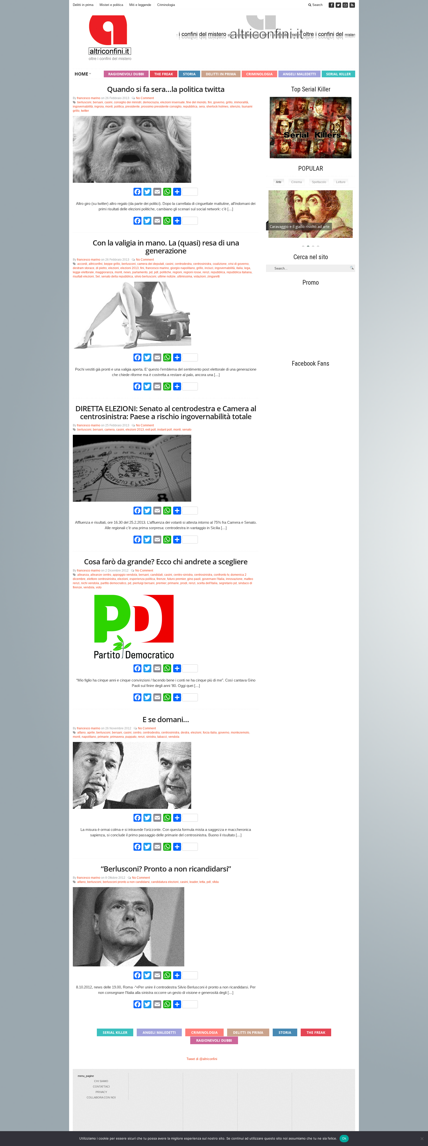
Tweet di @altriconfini (202, 1059)
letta (202, 882)
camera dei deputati (150, 264)
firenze (161, 579)
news (127, 272)
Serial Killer (338, 74)
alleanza (83, 574)
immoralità (241, 102)
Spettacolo (319, 182)
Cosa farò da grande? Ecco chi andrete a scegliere (165, 561)
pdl (156, 272)
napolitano (89, 736)
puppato (130, 736)
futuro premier (176, 579)
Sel (97, 276)
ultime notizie (167, 276)
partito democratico (113, 583)
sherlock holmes (217, 106)
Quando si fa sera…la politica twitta (165, 89)
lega (247, 268)
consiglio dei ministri (127, 102)
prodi (183, 583)
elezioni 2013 (129, 268)
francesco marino (88, 98)
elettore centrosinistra (101, 579)
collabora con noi (101, 1097)
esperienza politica (142, 579)
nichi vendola (90, 583)
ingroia (99, 106)
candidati (156, 574)
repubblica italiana (239, 272)
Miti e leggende (140, 5)
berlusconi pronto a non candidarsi (126, 882)
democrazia (151, 102)
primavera (117, 736)
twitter (85, 110)
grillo (229, 102)
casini (108, 102)
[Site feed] (352, 5)
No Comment (145, 98)
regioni (177, 272)
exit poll (150, 429)
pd (151, 272)
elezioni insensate (172, 102)
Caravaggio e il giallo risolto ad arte (299, 226)
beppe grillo (112, 264)
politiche (165, 272)
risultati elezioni (83, 276)
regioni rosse (192, 272)
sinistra (151, 736)
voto (99, 587)
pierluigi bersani (144, 583)
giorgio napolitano (182, 268)
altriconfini (96, 264)
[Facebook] (331, 5)
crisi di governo (238, 264)
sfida (215, 882)
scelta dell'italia (207, 583)
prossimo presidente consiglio (161, 106)
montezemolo (240, 732)
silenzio (235, 106)
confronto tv (221, 574)
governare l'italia (213, 579)
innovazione (234, 579)
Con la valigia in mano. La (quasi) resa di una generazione (166, 247)
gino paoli (194, 579)
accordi (82, 264)
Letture (341, 182)
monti (109, 106)
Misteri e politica (111, 5)
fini (210, 102)
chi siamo (101, 1081)
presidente (132, 106)
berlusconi (84, 102)
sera (202, 106)
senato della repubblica (117, 276)
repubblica (190, 106)
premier (161, 583)
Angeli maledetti (299, 74)
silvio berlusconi (145, 276)
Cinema (296, 182)
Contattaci (101, 1086)
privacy (101, 1092)
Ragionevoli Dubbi (126, 74)
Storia (189, 74)
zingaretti (213, 276)
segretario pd (228, 583)
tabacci (162, 736)
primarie (173, 583)
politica (119, 106)
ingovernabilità (83, 106)
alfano (81, 732)
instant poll (164, 429)
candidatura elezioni (165, 882)
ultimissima (184, 276)
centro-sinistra (183, 574)
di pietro (101, 268)
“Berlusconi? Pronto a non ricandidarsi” (166, 869)
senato (186, 429)
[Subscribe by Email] (345, 5)
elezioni (113, 268)
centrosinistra (202, 264)
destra (185, 732)
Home (81, 74)
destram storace (83, 268)
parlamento (140, 272)
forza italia (210, 732)
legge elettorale (83, 272)
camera (110, 429)
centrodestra (183, 264)
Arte (278, 182)
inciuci (209, 268)
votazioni (200, 276)
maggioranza (104, 272)
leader (193, 882)
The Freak (163, 74)
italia (239, 268)
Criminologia (166, 5)
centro (137, 732)
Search (316, 5)
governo (218, 102)
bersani (98, 102)
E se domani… (165, 719)
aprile (91, 732)
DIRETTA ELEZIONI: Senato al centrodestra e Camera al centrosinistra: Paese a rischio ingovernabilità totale (165, 412)
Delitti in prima (83, 5)
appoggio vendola (125, 574)
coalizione (220, 264)
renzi (206, 272)
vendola (88, 587)
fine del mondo (196, 102)
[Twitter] (338, 5)
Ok (344, 1138)
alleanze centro (100, 574)
